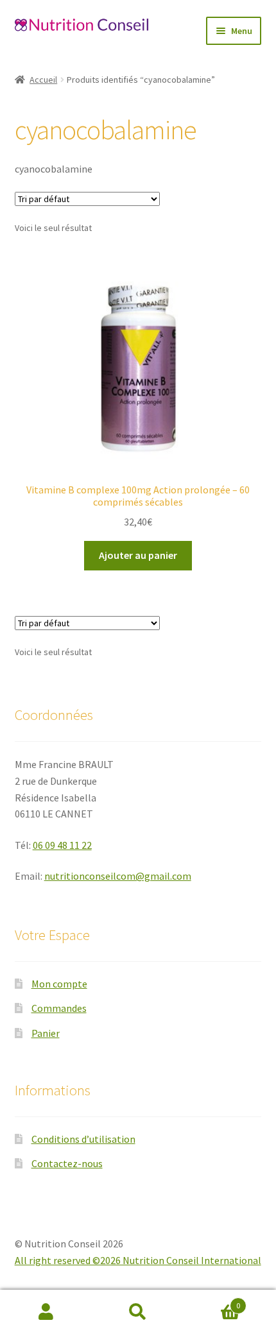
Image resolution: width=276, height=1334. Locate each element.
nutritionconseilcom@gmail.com (117, 875)
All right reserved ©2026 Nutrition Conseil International (138, 1260)
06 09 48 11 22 (62, 845)
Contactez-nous (67, 1163)
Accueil (43, 79)
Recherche (138, 1312)
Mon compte (59, 983)
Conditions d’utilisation (83, 1139)
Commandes (59, 1008)
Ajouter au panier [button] (138, 555)
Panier (45, 1033)
